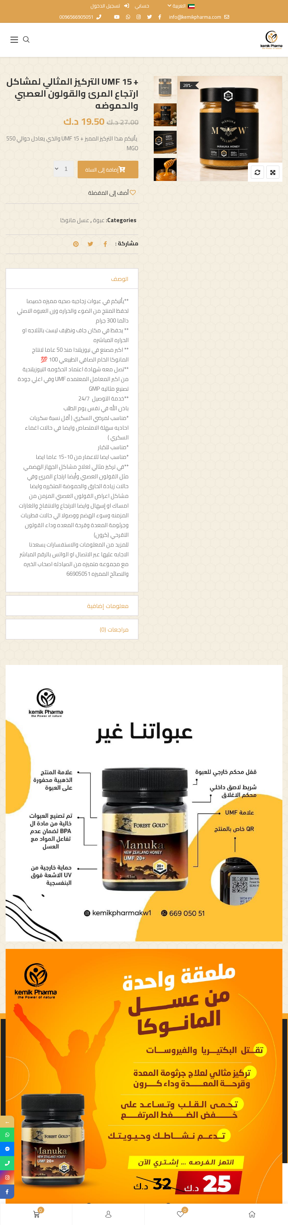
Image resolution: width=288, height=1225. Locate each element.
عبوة (99, 220)
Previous (163, 91)
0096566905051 (76, 16)
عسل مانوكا (74, 220)
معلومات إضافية (108, 605)
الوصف (120, 278)
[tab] (72, 278)
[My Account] (108, 1214)
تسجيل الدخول (105, 5)
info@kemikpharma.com (195, 16)
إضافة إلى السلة (101, 170)
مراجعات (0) (114, 629)
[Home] (252, 1214)
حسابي (142, 5)
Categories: (121, 220)
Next (163, 169)
